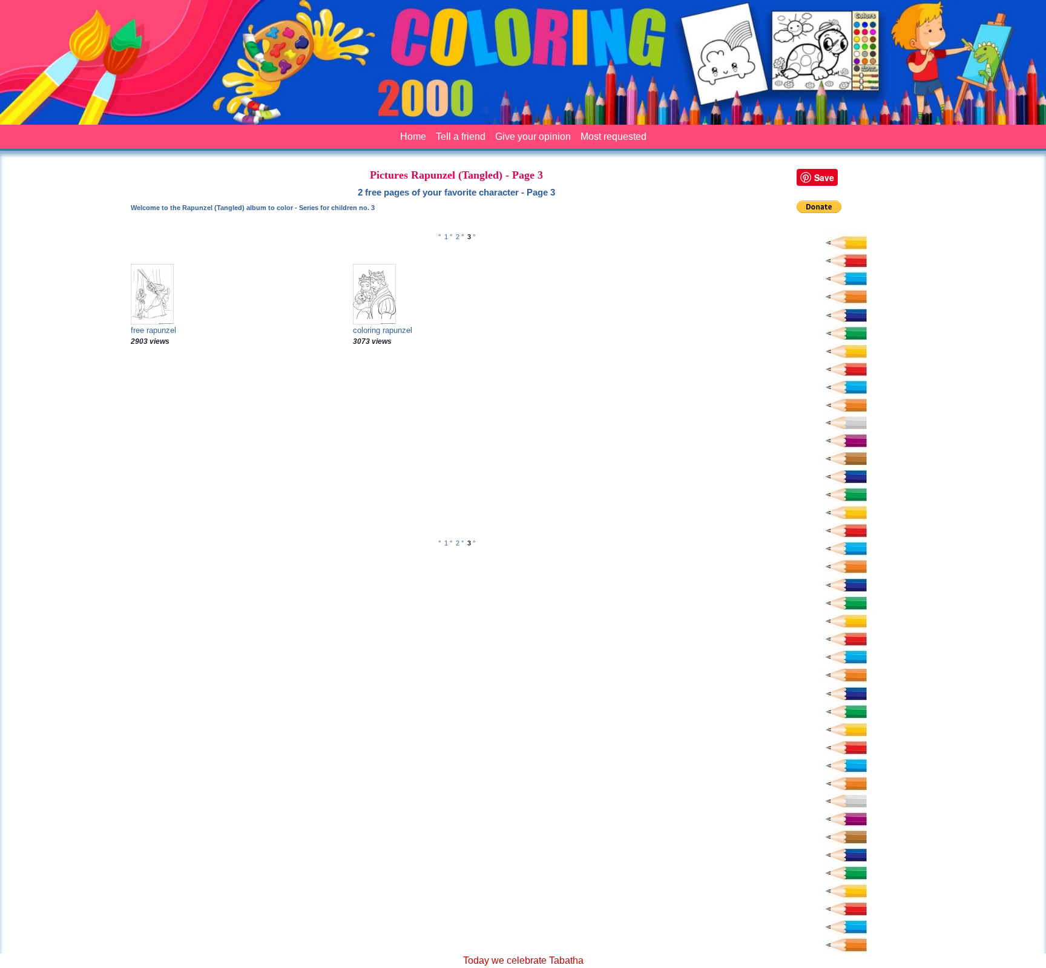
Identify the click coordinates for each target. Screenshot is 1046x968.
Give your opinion (533, 136)
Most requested (613, 136)
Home (413, 136)
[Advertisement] (456, 443)
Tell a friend (460, 136)
